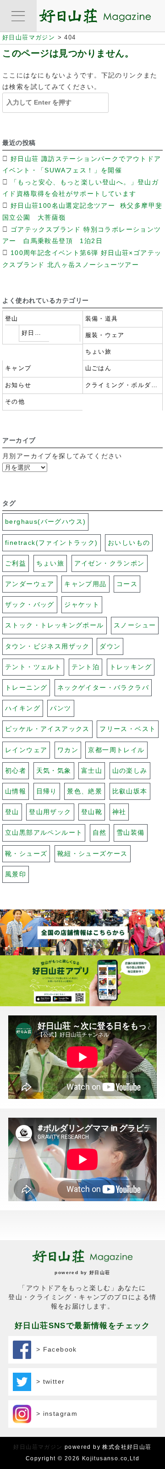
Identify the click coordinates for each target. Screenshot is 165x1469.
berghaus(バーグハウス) (45, 521)
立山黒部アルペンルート (43, 832)
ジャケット (81, 604)
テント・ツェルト (33, 667)
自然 (100, 832)
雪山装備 (130, 832)
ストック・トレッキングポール (54, 625)
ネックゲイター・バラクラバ (103, 687)
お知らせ (18, 385)
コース (127, 584)
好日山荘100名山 (34, 333)
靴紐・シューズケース (92, 853)
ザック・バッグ (30, 604)
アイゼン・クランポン (109, 563)
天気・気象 (54, 770)
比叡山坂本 (130, 791)
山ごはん (98, 368)
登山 (11, 319)
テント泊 (86, 667)
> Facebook (54, 1349)
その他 (15, 402)
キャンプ (18, 368)
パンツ (60, 708)
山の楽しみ (130, 770)
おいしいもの (129, 542)
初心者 (15, 770)
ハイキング (22, 708)
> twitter (48, 1381)
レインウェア (26, 750)
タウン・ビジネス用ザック (47, 646)
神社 (119, 811)
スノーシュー (135, 625)
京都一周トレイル (116, 750)
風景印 (15, 874)
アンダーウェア (30, 584)
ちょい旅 (98, 352)
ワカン (67, 750)
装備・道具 (101, 319)
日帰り (46, 791)
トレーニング (26, 687)
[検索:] (51, 102)
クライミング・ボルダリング (122, 385)
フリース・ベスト (127, 728)
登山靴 (91, 811)
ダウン (110, 646)
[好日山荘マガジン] (95, 17)
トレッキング (131, 667)
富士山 (91, 770)
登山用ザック (50, 811)
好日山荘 (99, 1272)
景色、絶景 (84, 791)
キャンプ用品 (85, 584)
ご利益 (15, 563)
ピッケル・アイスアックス (47, 728)
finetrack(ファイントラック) (51, 542)
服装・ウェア (105, 335)
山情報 (15, 791)
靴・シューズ (26, 853)
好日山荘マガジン (37, 1447)
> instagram (54, 1413)
